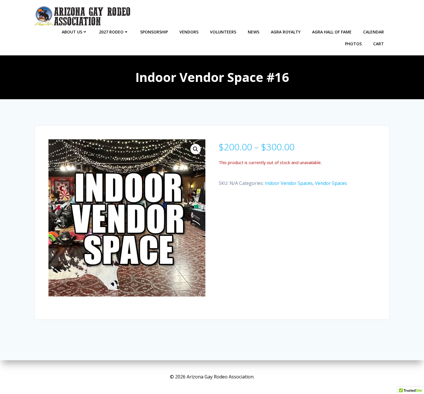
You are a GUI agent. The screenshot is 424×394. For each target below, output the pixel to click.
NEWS (253, 32)
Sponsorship (154, 32)
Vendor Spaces (331, 183)
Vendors (188, 32)
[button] (195, 149)
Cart (378, 43)
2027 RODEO (111, 32)
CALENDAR (373, 32)
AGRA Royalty (286, 32)
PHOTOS (353, 43)
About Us (72, 32)
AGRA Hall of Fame (332, 32)
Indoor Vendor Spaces (289, 183)
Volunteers (223, 32)
